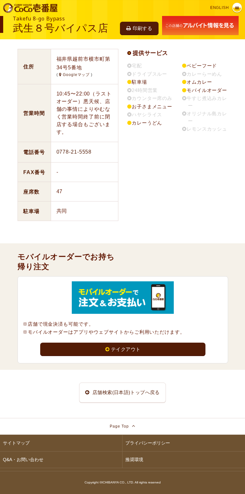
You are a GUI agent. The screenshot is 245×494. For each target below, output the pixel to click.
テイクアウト (125, 349)
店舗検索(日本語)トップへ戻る (125, 392)
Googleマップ (76, 74)
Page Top (120, 426)
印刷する (142, 28)
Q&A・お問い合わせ (23, 459)
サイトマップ (16, 442)
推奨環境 (134, 459)
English (219, 7)
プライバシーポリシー (147, 442)
